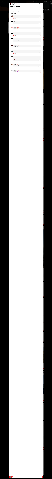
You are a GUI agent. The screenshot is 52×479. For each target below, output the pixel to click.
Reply (15, 18)
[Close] (41, 3)
